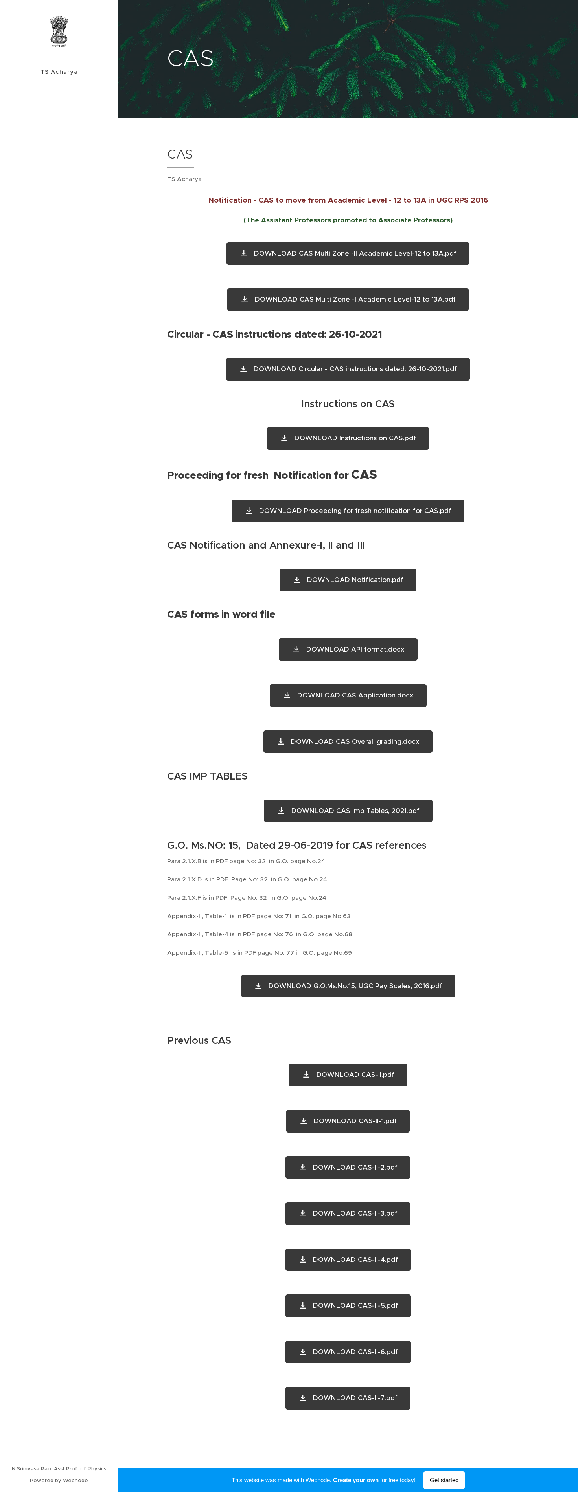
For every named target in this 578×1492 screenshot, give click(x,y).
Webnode (75, 1480)
